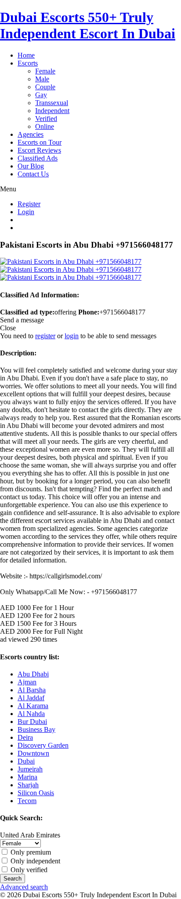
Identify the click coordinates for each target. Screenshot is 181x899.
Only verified (28, 869)
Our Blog (31, 166)
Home (26, 55)
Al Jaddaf (31, 698)
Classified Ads (38, 158)
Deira (25, 737)
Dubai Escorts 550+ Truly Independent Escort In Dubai (87, 25)
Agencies (30, 134)
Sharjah (28, 785)
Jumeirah (30, 769)
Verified (46, 118)
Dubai (26, 761)
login (72, 336)
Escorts (28, 63)
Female (45, 71)
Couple (45, 87)
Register (29, 204)
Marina (27, 777)
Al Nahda (31, 713)
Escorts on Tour (40, 142)
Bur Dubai (32, 721)
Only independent (34, 861)
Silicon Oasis (36, 793)
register (45, 336)
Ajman (27, 682)
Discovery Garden (43, 745)
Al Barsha (32, 690)
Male (42, 79)
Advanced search (24, 887)
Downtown (33, 753)
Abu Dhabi (33, 674)
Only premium (30, 852)
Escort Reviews (39, 150)
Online (44, 126)
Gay (41, 95)
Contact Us (33, 174)
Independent (52, 110)
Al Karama (33, 705)
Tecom (27, 800)
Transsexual (51, 102)
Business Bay (36, 729)
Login (26, 212)
